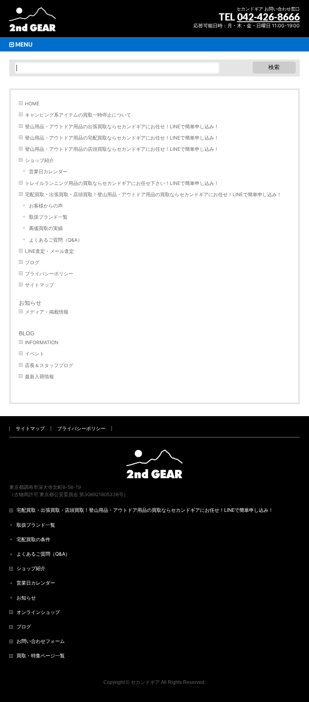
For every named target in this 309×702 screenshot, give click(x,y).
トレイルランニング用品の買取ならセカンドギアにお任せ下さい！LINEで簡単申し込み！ (122, 183)
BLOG (27, 333)
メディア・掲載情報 (46, 312)
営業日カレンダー (48, 171)
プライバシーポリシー (49, 274)
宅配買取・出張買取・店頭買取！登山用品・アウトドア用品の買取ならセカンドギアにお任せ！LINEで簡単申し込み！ (153, 194)
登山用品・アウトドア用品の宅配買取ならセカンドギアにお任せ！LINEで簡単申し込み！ (122, 138)
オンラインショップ (38, 612)
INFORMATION (41, 342)
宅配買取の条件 (33, 539)
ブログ (32, 262)
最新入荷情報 (39, 377)
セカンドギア (145, 682)
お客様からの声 (46, 206)
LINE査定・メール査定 (49, 251)
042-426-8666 (268, 17)
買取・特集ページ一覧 (40, 656)
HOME (32, 104)
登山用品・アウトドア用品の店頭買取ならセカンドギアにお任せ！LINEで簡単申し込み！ (122, 149)
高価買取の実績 (46, 228)
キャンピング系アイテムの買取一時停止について (78, 115)
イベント (34, 354)
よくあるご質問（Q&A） (55, 240)
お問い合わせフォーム (40, 641)
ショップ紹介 (39, 160)
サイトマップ (39, 285)
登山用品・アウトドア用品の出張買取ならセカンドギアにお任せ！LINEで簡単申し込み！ (122, 126)
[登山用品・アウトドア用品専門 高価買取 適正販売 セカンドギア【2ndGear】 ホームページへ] (32, 22)
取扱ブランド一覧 (48, 217)
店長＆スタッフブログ (49, 365)
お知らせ (30, 303)
